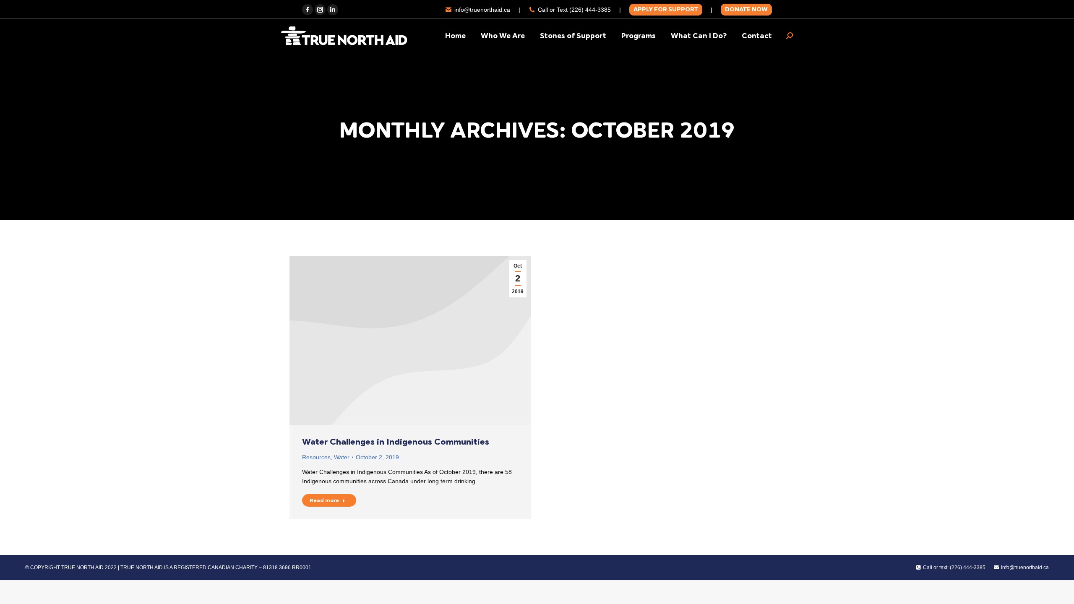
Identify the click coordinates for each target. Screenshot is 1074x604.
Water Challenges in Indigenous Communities (395, 442)
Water (341, 457)
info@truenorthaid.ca (482, 9)
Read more (324, 500)
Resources (316, 457)
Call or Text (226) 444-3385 (574, 9)
